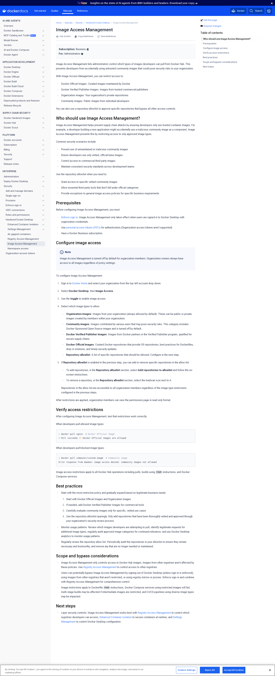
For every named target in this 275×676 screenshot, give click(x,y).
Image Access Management (22, 243)
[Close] (269, 670)
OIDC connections (15, 210)
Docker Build (10, 81)
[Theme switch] (269, 10)
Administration (11, 176)
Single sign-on (13, 195)
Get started (40, 11)
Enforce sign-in (13, 205)
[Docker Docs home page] (15, 11)
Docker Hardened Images (17, 118)
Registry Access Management (23, 239)
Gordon (8, 45)
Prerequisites (68, 203)
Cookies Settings (186, 670)
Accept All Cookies (234, 670)
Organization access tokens (20, 253)
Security (8, 154)
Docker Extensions (13, 95)
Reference (82, 11)
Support (8, 159)
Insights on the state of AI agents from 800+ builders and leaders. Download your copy (142, 3)
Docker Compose (13, 91)
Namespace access (18, 248)
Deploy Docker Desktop (16, 181)
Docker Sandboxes (13, 30)
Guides (54, 11)
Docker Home (80, 283)
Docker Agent (11, 54)
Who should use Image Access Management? (98, 118)
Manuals (67, 11)
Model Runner (11, 40)
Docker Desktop (12, 67)
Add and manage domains (19, 190)
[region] (137, 670)
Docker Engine (11, 72)
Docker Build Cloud (13, 86)
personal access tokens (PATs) (83, 227)
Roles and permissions (18, 214)
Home (59, 23)
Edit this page (210, 20)
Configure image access (78, 242)
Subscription (10, 144)
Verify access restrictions (79, 409)
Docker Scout (11, 127)
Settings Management (19, 229)
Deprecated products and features (22, 100)
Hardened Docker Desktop (19, 219)
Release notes (11, 164)
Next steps (65, 606)
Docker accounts (13, 140)
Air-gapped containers (19, 234)
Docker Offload (11, 76)
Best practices (69, 486)
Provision (10, 200)
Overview (8, 25)
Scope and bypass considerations (87, 555)
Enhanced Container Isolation (23, 224)
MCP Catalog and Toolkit (19, 35)
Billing (7, 149)
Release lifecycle (12, 105)
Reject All (210, 670)
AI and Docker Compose (16, 49)
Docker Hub (10, 122)
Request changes (212, 26)
